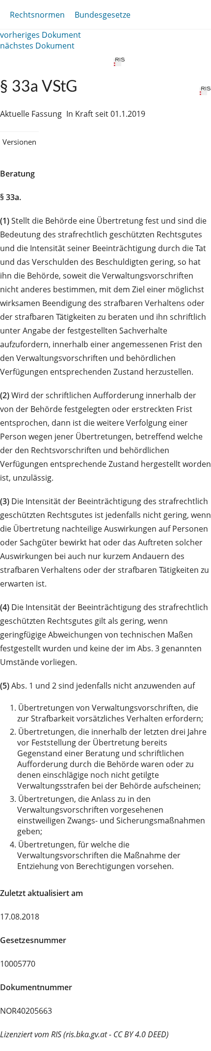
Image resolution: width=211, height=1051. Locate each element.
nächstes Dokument (37, 45)
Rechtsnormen (37, 14)
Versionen (19, 142)
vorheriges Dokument (40, 34)
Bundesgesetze (103, 14)
